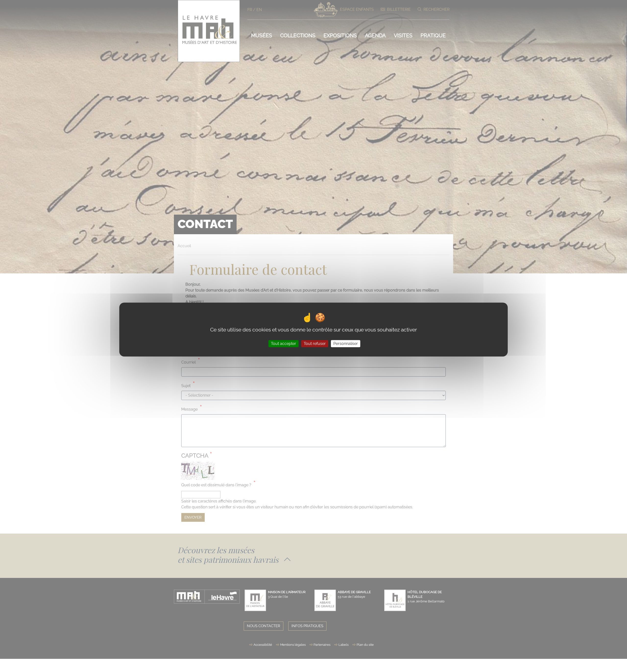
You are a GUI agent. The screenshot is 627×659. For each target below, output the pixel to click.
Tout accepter (283, 343)
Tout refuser (315, 343)
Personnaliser (345, 343)
